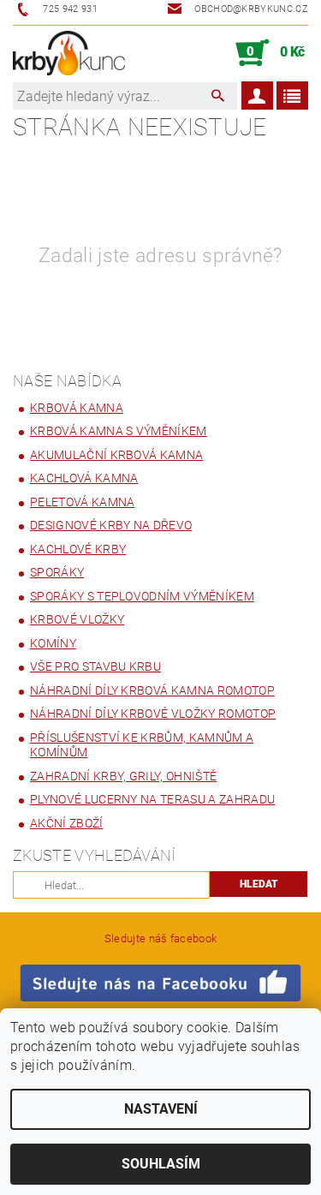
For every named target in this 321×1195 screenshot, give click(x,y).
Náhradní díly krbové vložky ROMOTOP (153, 713)
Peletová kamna (82, 502)
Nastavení (161, 1109)
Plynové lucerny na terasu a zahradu (152, 799)
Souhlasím (161, 1164)
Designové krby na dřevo (111, 525)
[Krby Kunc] (69, 53)
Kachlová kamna (84, 478)
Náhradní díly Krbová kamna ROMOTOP (152, 690)
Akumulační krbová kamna (116, 455)
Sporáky (57, 572)
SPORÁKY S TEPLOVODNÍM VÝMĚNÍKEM (142, 596)
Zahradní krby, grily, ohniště (123, 776)
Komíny (53, 643)
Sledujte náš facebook (160, 938)
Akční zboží (67, 823)
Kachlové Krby (78, 549)
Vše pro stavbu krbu (95, 666)
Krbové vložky (77, 619)
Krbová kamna (76, 408)
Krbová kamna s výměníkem (118, 431)
